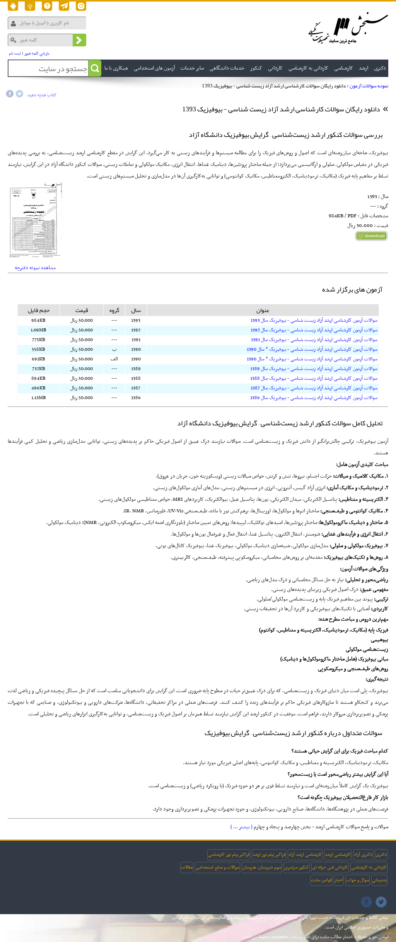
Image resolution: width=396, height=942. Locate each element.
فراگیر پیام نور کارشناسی (228, 854)
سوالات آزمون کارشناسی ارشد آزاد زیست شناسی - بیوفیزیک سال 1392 (314, 330)
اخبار (339, 880)
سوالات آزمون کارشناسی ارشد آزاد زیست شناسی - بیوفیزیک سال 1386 (313, 398)
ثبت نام (15, 53)
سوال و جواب (357, 880)
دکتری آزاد (363, 854)
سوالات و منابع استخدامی (217, 867)
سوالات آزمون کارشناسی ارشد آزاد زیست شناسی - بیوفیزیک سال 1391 (314, 340)
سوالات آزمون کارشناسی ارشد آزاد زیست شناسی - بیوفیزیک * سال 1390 (312, 349)
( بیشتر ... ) (241, 827)
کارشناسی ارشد (338, 854)
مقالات (187, 867)
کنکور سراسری (296, 867)
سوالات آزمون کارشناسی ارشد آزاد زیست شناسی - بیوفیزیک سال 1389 (313, 369)
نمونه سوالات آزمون (369, 86)
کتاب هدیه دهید (41, 95)
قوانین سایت (321, 880)
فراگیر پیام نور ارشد (269, 854)
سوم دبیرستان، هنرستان (261, 867)
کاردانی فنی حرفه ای (330, 867)
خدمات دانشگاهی (227, 68)
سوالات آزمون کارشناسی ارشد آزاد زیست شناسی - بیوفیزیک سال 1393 (314, 320)
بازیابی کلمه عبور (37, 53)
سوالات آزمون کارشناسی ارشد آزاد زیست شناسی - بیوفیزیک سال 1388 (313, 378)
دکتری (381, 854)
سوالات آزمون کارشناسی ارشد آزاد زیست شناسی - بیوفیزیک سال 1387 (314, 388)
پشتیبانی (379, 880)
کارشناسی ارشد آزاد (305, 854)
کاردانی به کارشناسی (369, 867)
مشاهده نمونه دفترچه (35, 267)
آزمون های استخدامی (154, 68)
